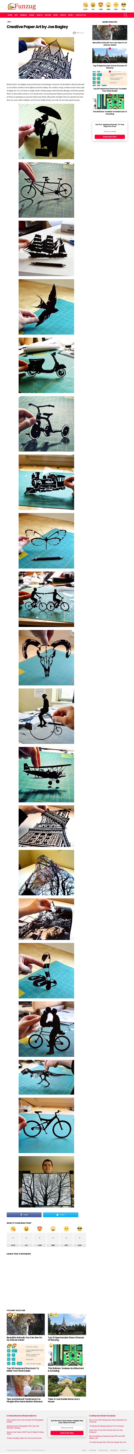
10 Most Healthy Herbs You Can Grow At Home (24, 1438)
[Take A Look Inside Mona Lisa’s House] (67, 1386)
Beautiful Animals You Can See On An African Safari (24, 1339)
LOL (93, 9)
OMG (108, 9)
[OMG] (15, 1315)
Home (10, 15)
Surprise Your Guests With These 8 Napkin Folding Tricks (25, 1433)
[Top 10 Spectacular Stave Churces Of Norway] (67, 1324)
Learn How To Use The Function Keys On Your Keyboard (106, 1431)
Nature (48, 15)
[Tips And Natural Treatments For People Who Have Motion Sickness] (26, 1386)
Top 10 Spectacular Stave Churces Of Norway (66, 1339)
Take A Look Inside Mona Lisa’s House (64, 1400)
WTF (116, 9)
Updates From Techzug (103, 1415)
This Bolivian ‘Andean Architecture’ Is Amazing (66, 1369)
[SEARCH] (125, 15)
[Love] (10, 1315)
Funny (31, 15)
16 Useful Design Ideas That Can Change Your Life (107, 1442)
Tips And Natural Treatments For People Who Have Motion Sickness (25, 1400)
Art (16, 15)
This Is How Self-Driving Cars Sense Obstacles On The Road (108, 1421)
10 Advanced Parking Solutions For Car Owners (106, 1426)
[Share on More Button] (82, 1214)
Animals (23, 15)
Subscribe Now (110, 137)
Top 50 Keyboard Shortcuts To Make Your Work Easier (23, 1369)
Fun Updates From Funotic (23, 1415)
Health (40, 15)
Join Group (92, 1450)
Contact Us (81, 15)
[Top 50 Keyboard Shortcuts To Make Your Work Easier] (26, 1355)
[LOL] (51, 1315)
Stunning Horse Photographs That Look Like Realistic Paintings (23, 1427)
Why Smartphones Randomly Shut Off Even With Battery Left (107, 1437)
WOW (55, 15)
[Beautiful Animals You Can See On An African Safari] (26, 1324)
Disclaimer (113, 1450)
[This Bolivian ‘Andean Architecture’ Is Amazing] (67, 1355)
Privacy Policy (103, 1450)
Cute (85, 9)
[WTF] (56, 1315)
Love (101, 9)
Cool (124, 9)
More (70, 15)
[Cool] (10, 1345)
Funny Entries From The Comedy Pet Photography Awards (25, 1421)
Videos (63, 15)
